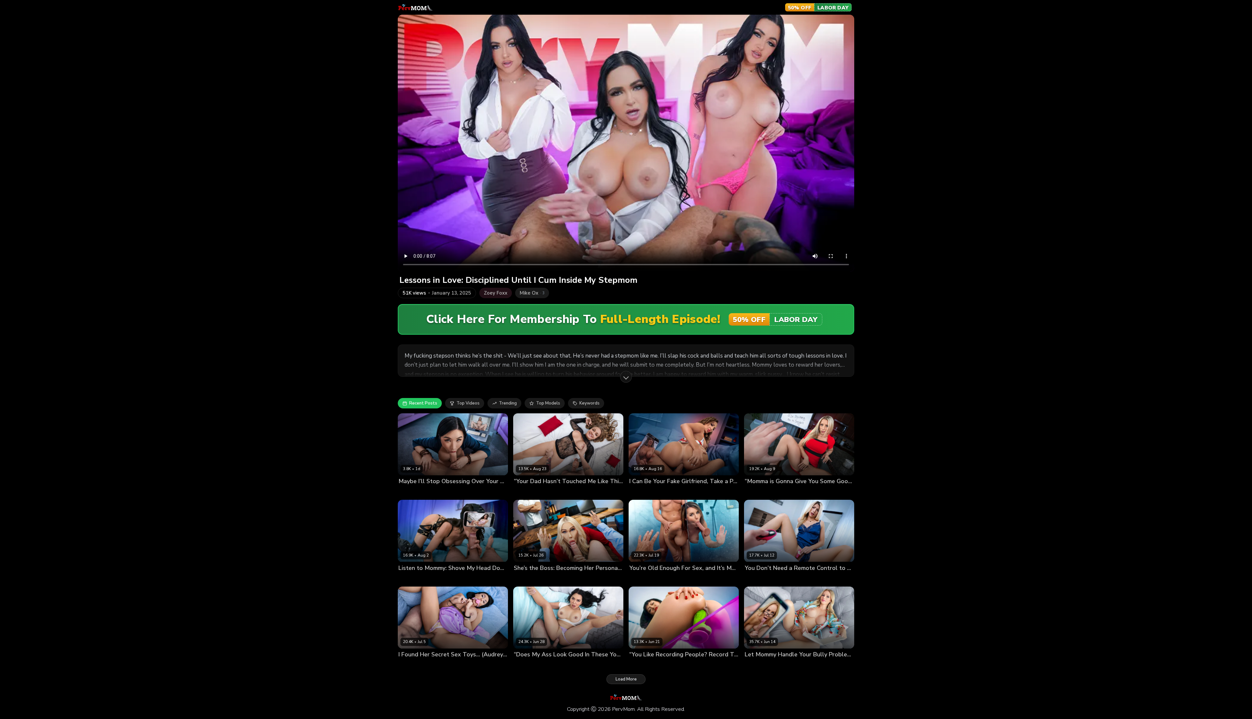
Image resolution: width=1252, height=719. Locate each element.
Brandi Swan (758, 579)
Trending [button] (508, 403)
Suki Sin (406, 492)
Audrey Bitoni (412, 665)
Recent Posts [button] (423, 403)
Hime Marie (410, 579)
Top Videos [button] (468, 403)
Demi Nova (525, 665)
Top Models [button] (548, 403)
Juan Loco (549, 492)
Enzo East (549, 665)
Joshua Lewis (673, 492)
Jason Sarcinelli (673, 579)
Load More (626, 679)
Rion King (427, 492)
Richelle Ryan (643, 492)
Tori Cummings (529, 579)
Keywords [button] (589, 403)
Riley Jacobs (641, 579)
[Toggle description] (626, 377)
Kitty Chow (640, 665)
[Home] (415, 7)
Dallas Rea (525, 492)
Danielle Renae (761, 665)
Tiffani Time (757, 492)
